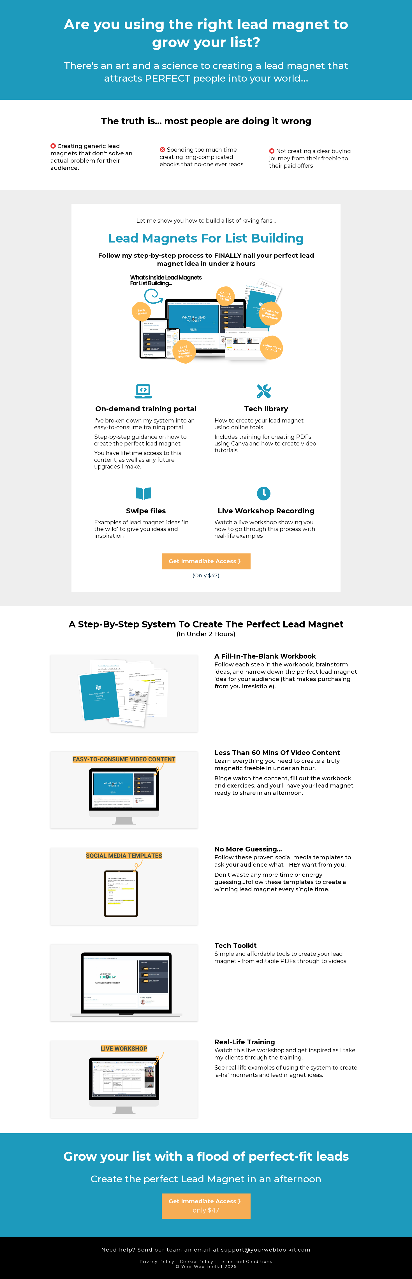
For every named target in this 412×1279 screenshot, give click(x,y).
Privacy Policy (157, 1261)
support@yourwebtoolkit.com (266, 1250)
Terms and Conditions (245, 1261)
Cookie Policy (197, 1261)
